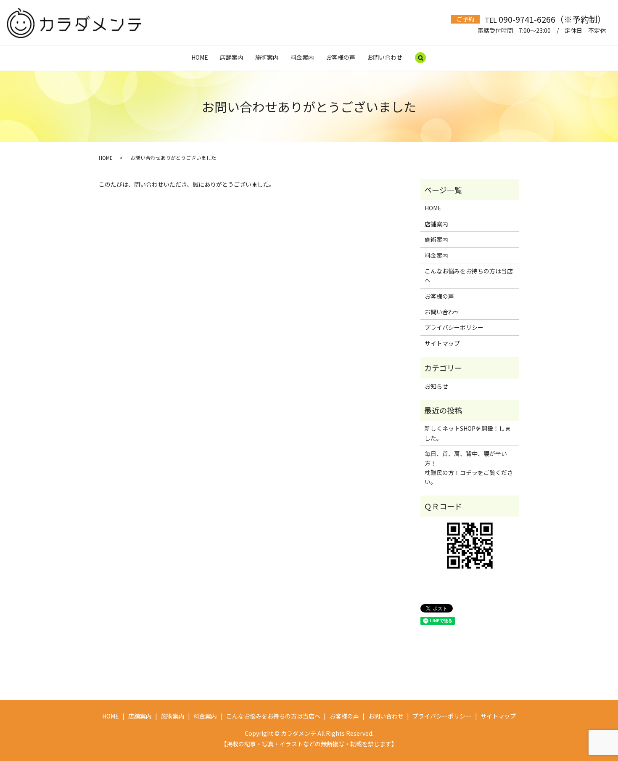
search (420, 58)
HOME (199, 57)
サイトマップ (442, 343)
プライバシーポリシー (454, 327)
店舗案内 (231, 57)
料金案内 (302, 57)
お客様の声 (340, 57)
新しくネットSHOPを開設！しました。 (468, 433)
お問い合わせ (384, 57)
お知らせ (436, 386)
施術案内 (267, 57)
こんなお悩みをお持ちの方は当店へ (469, 275)
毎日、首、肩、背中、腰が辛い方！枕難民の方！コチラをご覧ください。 (469, 467)
